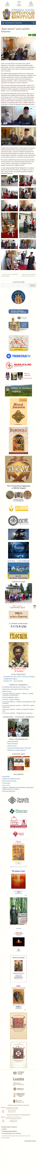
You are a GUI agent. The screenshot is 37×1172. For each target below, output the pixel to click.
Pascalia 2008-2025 (8, 791)
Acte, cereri (6, 785)
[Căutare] (34, 23)
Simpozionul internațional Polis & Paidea (15, 689)
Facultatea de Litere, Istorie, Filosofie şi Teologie (19, 676)
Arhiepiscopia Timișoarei (13, 23)
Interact (7, 1137)
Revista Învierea (13, 743)
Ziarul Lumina (12, 746)
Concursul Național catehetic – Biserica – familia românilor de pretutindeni (17, 694)
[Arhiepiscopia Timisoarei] (7, 3)
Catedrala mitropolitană (9, 1131)
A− (30, 35)
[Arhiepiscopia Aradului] (19, 3)
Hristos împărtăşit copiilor (10, 697)
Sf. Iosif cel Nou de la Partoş (11, 1133)
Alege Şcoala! (6, 691)
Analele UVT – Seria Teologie (13, 681)
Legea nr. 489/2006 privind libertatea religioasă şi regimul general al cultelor (18, 788)
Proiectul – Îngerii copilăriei (11, 699)
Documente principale (9, 781)
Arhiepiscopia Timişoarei (9, 1127)
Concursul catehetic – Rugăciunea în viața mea (17, 713)
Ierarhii (4, 1129)
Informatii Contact (30, 1141)
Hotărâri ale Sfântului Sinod (11, 779)
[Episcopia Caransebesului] (30, 3)
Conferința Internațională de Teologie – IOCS (16, 687)
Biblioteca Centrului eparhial (17, 750)
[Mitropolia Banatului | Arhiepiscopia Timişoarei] (18, 14)
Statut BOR (6, 776)
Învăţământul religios (10, 679)
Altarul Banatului (13, 741)
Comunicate (6, 783)
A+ (34, 35)
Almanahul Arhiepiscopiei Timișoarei (19, 748)
